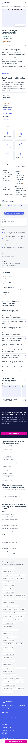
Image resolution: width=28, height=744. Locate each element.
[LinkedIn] (3, 733)
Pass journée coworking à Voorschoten (11, 531)
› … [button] (8, 6)
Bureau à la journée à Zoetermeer (10, 551)
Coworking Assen (7, 633)
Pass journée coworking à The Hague (12, 500)
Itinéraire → (4, 225)
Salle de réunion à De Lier (8, 537)
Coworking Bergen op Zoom (9, 637)
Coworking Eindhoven (8, 578)
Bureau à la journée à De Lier (8, 539)
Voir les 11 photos (20, 25)
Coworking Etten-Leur (8, 647)
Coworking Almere (20, 599)
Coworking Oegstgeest (8, 477)
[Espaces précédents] (22, 380)
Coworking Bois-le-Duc (8, 585)
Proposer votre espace (7, 720)
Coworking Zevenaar (20, 668)
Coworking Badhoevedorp (9, 685)
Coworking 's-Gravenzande (9, 463)
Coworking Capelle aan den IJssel (11, 606)
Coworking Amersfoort (8, 602)
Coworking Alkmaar (7, 681)
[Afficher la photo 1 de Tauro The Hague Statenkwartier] (14, 18)
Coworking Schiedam (8, 473)
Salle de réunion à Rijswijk (8, 514)
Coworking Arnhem (7, 582)
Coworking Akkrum (20, 678)
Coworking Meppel (19, 616)
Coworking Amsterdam (8, 568)
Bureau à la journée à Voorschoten (10, 528)
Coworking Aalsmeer (8, 678)
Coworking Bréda (20, 578)
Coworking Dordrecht (8, 644)
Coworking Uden (19, 619)
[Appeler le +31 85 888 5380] (3, 741)
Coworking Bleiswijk (7, 480)
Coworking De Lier (7, 456)
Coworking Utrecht (7, 575)
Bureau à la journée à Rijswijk (8, 517)
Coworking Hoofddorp (8, 595)
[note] (14, 277)
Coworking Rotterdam (8, 571)
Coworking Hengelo (7, 616)
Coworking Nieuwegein (8, 661)
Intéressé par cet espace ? (16, 741)
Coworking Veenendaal (8, 623)
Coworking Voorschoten (8, 452)
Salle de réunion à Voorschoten (9, 525)
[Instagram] (6, 733)
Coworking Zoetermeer (8, 459)
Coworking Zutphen (7, 671)
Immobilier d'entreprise (7, 718)
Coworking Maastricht (8, 599)
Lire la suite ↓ (5, 73)
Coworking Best (20, 688)
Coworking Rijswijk (7, 449)
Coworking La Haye (19, 575)
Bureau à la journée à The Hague (10, 496)
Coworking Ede (19, 644)
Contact (17, 718)
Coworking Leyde (7, 466)
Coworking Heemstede (8, 654)
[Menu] (25, 2)
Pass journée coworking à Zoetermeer (11, 554)
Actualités (17, 715)
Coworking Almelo (7, 626)
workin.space (5, 6)
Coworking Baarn (19, 681)
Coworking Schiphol (19, 609)
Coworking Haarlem (7, 588)
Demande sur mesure (7, 715)
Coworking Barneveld (8, 688)
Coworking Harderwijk (8, 650)
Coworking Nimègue (7, 619)
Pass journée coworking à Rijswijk (10, 519)
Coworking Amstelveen (8, 592)
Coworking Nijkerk (7, 613)
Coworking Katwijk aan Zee (9, 470)
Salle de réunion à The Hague (10, 493)
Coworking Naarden (7, 657)
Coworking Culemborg (8, 640)
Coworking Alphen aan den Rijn (10, 630)
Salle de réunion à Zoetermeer (9, 548)
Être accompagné (14, 433)
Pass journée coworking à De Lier (10, 542)
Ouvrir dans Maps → (13, 225)
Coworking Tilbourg (7, 668)
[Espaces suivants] (25, 380)
